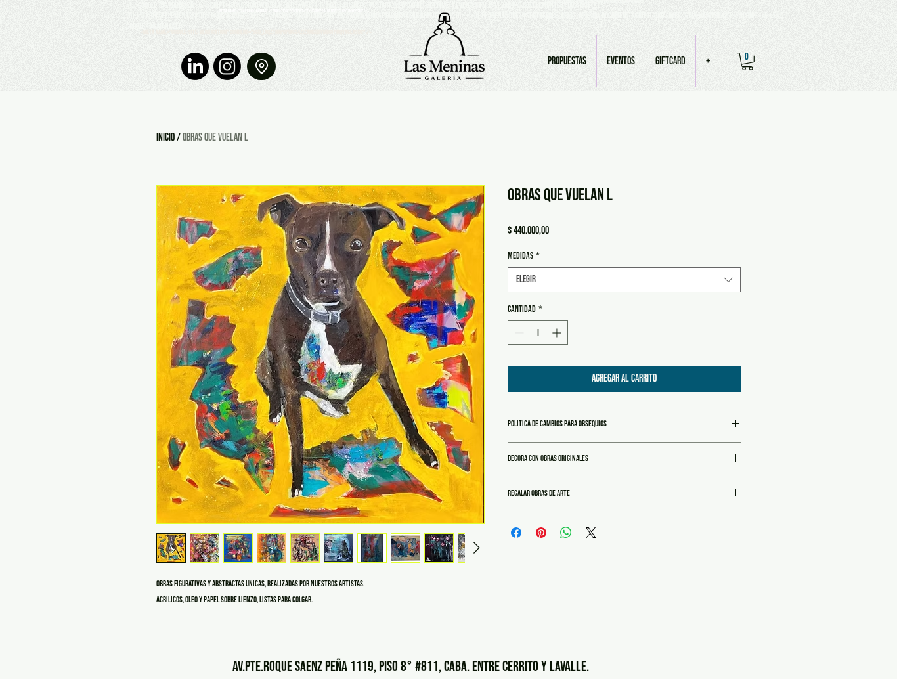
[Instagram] (227, 66)
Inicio (165, 137)
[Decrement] (518, 332)
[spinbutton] (538, 332)
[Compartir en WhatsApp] (566, 532)
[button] (747, 61)
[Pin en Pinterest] (541, 532)
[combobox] (624, 279)
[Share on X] (591, 532)
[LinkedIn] (195, 66)
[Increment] (558, 332)
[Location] (261, 66)
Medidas (524, 255)
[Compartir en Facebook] (516, 532)
